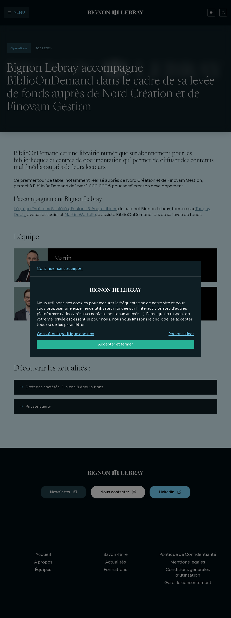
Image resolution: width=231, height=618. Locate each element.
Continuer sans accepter (60, 268)
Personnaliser (181, 334)
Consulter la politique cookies (65, 334)
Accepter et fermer (115, 344)
